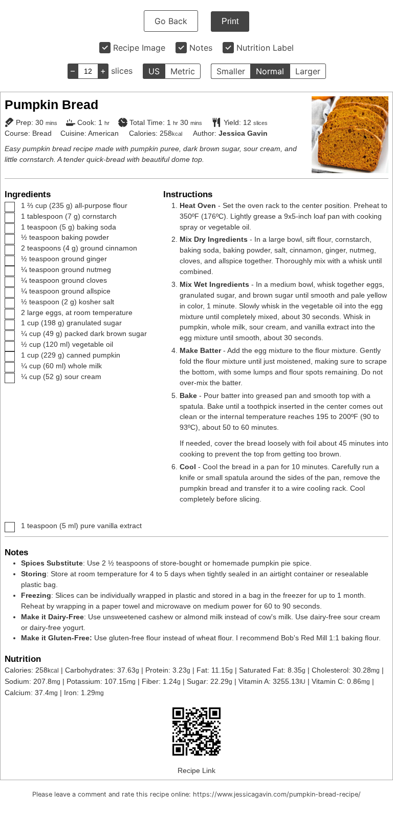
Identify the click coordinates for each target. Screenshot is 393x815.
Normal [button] (270, 71)
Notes (200, 48)
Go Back (171, 21)
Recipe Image (139, 48)
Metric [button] (182, 71)
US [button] (154, 71)
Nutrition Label (265, 48)
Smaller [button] (230, 71)
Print (230, 21)
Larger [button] (307, 71)
